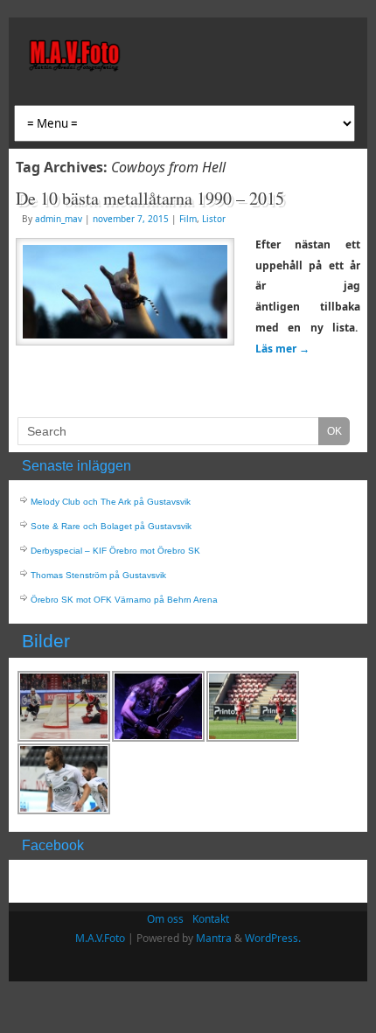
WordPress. (273, 938)
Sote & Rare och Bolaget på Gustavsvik (111, 526)
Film (188, 219)
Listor (214, 219)
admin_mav (58, 219)
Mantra (214, 938)
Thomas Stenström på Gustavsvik (98, 575)
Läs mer (282, 348)
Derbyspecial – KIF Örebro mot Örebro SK (115, 550)
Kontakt (210, 918)
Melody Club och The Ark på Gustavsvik (111, 501)
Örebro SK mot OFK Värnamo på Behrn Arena (124, 599)
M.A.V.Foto (100, 938)
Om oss (165, 918)
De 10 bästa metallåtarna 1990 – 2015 (150, 198)
